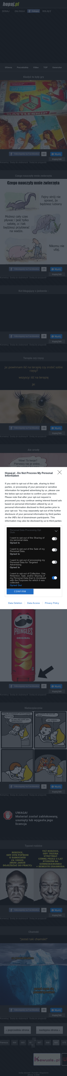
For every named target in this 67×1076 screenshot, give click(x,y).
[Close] (61, 473)
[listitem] (33, 531)
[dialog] (33, 538)
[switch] (54, 538)
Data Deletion (15, 603)
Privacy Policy (52, 603)
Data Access (33, 603)
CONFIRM (20, 591)
